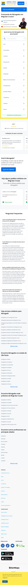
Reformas (3, 498)
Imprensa (13, 571)
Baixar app (21, 3)
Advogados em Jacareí (6, 413)
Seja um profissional (8, 9)
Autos (2, 480)
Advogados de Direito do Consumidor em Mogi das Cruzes (13, 335)
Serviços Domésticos (5, 505)
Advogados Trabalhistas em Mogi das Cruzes (10, 329)
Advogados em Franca (6, 370)
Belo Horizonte (4, 452)
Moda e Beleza (4, 494)
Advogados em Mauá (5, 381)
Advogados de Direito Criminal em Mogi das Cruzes (12, 332)
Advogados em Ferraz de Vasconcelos (9, 405)
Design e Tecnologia (5, 487)
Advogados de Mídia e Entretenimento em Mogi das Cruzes (14, 343)
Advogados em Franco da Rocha (8, 408)
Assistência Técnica (5, 473)
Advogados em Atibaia (6, 399)
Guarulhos (3, 460)
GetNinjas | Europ (4, 519)
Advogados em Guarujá (6, 410)
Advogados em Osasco (6, 384)
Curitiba (2, 458)
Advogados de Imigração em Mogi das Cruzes (11, 340)
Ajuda (2, 537)
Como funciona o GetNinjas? (10, 26)
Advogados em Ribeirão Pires (7, 419)
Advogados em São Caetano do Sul (8, 424)
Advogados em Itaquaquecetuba (8, 375)
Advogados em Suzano (6, 421)
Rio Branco (3, 436)
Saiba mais (5, 577)
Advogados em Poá (5, 416)
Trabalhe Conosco (5, 523)
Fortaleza (3, 444)
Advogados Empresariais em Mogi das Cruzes (11, 320)
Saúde (2, 501)
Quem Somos (4, 512)
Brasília (2, 455)
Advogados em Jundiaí (6, 378)
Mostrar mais (14, 346)
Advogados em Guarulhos (6, 373)
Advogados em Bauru (5, 359)
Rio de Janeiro (4, 441)
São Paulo (3, 438)
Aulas (2, 476)
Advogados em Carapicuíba (7, 364)
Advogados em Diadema (6, 367)
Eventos (3, 491)
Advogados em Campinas (6, 362)
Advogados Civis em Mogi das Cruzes (9, 317)
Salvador (3, 447)
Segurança (3, 530)
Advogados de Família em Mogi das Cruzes (10, 338)
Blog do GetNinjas (5, 526)
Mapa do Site (4, 534)
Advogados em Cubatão (6, 402)
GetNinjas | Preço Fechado (6, 516)
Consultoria (3, 483)
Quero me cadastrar (8, 169)
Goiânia (2, 449)
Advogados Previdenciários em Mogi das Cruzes (11, 327)
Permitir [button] (5, 581)
